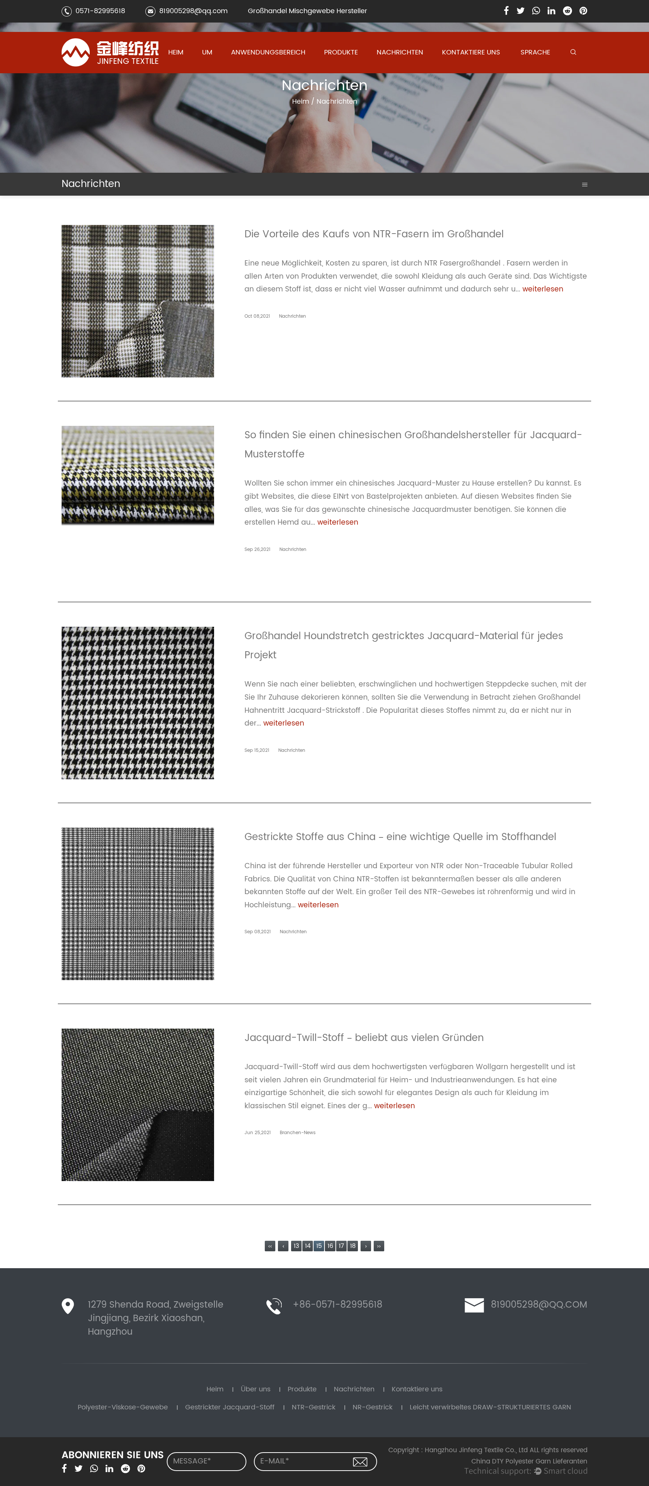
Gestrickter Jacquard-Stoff (349, 69)
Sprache (535, 52)
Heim (175, 52)
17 (341, 1246)
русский (531, 72)
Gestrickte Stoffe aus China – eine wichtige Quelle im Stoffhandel (400, 837)
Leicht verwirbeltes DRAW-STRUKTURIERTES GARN (350, 65)
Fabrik (210, 69)
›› (379, 1246)
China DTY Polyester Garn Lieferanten (529, 1461)
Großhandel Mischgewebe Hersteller (307, 11)
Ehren (209, 68)
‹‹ (270, 1246)
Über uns (255, 1389)
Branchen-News (397, 69)
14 (308, 1246)
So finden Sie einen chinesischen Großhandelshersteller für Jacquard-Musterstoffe (413, 444)
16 (330, 1246)
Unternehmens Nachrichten (395, 72)
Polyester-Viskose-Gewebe (346, 72)
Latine (530, 69)
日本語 (530, 68)
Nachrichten (400, 52)
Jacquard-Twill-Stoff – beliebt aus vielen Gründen (364, 1038)
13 (296, 1246)
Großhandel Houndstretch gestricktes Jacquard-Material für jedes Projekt (404, 645)
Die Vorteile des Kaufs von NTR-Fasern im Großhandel (374, 234)
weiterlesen (542, 289)
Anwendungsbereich (268, 52)
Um (207, 52)
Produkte (341, 52)
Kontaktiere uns (471, 52)
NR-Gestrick (372, 1407)
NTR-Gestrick (313, 1407)
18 (353, 1246)
